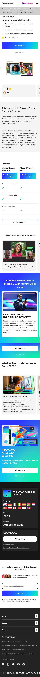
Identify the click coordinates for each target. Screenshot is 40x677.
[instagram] (8, 664)
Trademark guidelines (19, 649)
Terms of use (17, 642)
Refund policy (6, 649)
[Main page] (8, 3)
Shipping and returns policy (28, 645)
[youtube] (18, 664)
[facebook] (3, 664)
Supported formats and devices (16, 548)
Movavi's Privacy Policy (22, 601)
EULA (25, 642)
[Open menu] (37, 3)
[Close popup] (36, 11)
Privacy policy (6, 642)
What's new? (8, 544)
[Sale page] (27, 3)
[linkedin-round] (13, 664)
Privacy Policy (29, 12)
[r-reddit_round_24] (23, 664)
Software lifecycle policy (9, 645)
